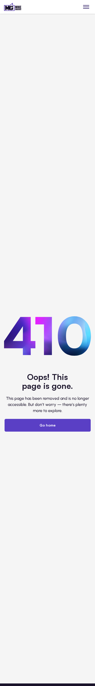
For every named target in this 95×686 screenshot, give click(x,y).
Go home (47, 425)
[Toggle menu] (86, 6)
